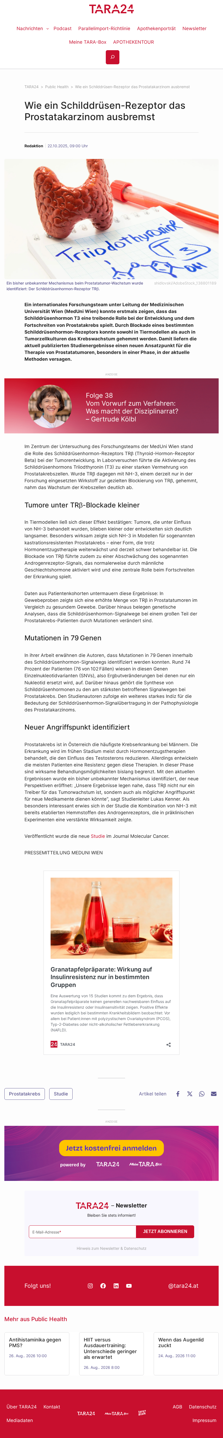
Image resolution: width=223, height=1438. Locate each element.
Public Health (49, 1318)
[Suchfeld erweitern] (112, 57)
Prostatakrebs (24, 1094)
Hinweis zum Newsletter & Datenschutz (112, 1248)
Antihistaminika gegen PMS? (35, 1342)
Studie (98, 836)
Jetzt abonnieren (165, 1231)
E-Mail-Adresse (46, 1232)
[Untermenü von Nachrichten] (47, 28)
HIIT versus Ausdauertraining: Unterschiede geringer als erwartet (110, 1348)
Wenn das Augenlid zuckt (181, 1342)
